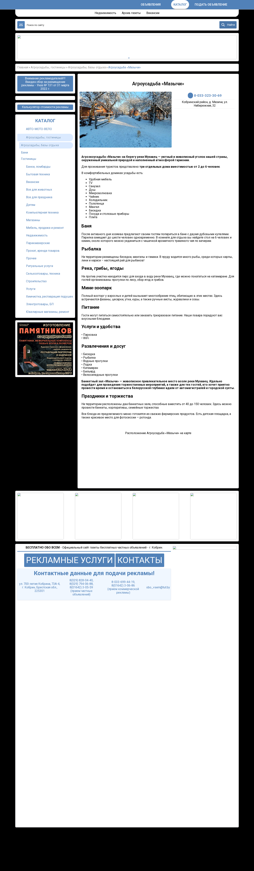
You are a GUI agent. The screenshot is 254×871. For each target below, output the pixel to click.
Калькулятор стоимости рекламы (45, 107)
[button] (24, 47)
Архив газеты (131, 13)
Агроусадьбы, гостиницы (43, 137)
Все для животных (39, 189)
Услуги (30, 289)
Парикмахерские (38, 243)
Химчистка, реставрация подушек (49, 296)
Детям (30, 205)
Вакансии (152, 13)
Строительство (36, 281)
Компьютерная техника (42, 212)
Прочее (31, 258)
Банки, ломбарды (38, 166)
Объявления (151, 4)
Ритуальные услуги (39, 266)
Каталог (180, 4)
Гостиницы (28, 159)
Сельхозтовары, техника (43, 273)
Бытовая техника (38, 174)
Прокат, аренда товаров (43, 250)
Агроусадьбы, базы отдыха (40, 145)
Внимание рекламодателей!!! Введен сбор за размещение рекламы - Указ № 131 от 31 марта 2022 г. (45, 83)
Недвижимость (105, 13)
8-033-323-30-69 (208, 95)
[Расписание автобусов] (134, 4)
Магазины (33, 220)
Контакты (139, 560)
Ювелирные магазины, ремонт (47, 312)
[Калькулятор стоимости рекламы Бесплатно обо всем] (167, 4)
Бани (24, 152)
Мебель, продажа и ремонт (45, 228)
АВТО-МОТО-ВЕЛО (39, 129)
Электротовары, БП (40, 304)
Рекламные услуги (69, 560)
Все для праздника (39, 197)
